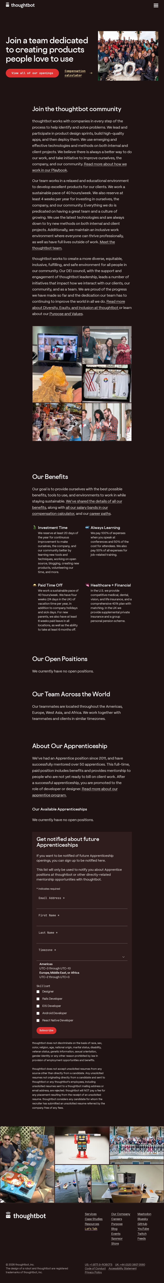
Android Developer (54, 1013)
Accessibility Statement (123, 1268)
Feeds (142, 1238)
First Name (49, 915)
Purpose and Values (66, 314)
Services (91, 1214)
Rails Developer (52, 999)
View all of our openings (32, 73)
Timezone (47, 950)
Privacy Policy (93, 1272)
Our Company (120, 1214)
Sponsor (117, 1238)
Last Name (48, 932)
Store (115, 1243)
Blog (114, 1229)
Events (115, 1234)
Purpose (117, 1224)
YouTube (143, 1229)
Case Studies (93, 1219)
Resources (92, 1224)
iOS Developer (51, 1006)
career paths (100, 514)
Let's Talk (91, 1229)
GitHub (142, 1224)
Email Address (52, 898)
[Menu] (156, 5)
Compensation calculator (75, 73)
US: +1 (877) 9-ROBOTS (98, 1265)
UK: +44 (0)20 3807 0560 (130, 1265)
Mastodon (144, 1214)
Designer (48, 991)
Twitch (142, 1234)
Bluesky (143, 1219)
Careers (116, 1219)
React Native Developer (57, 1020)
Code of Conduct (95, 1268)
